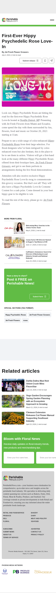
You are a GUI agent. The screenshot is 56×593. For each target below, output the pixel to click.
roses (25, 320)
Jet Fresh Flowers (12, 320)
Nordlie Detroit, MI (29, 120)
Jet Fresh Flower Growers (17, 52)
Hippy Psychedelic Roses (15, 315)
